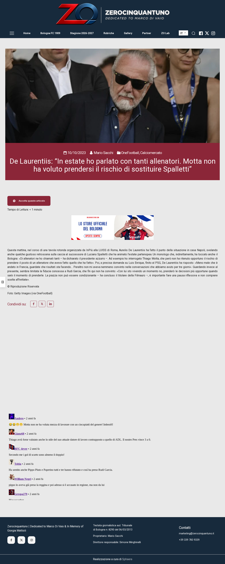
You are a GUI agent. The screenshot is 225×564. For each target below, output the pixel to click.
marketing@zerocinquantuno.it (196, 533)
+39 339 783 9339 (189, 539)
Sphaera (127, 559)
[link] (112, 14)
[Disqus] (112, 365)
